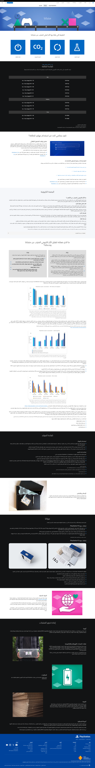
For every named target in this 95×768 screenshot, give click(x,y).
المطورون (31, 749)
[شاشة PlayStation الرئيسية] (93, 3)
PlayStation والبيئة (52, 5)
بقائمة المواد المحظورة (42, 599)
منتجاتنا (45, 5)
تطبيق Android (16, 749)
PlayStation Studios (87, 746)
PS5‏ (85, 2)
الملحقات (74, 749)
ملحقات (68, 2)
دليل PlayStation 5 (54, 183)
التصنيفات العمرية (30, 746)
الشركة (90, 749)
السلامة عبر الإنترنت (59, 746)
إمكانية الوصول (59, 745)
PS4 (75, 745)
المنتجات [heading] (74, 742)
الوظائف (89, 745)
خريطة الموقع (22, 765)
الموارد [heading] (31, 742)
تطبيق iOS (16, 747)
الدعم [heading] (46, 742)
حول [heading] (90, 742)
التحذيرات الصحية (30, 748)
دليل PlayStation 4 (15, 152)
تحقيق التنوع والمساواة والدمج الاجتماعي (56, 748)
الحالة (46, 746)
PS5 (75, 743)
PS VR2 (75, 746)
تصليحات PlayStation (44, 748)
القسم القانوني (43, 765)
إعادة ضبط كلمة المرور (44, 749)
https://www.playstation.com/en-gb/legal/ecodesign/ (36, 405)
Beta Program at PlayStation (13, 750)
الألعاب (80, 2)
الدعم (58, 2)
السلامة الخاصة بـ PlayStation (42, 745)
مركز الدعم (45, 743)
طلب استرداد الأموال (44, 751)
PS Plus (74, 2)
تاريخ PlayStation (88, 751)
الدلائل (46, 752)
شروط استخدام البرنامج (7, 765)
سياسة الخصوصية (37, 765)
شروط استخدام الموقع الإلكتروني (30, 765)
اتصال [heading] (17, 742)
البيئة (61, 743)
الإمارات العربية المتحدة (84, 765)
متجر (90, 2)
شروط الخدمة (31, 743)
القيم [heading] (61, 742)
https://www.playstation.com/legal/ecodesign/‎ (78, 327)
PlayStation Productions (87, 748)
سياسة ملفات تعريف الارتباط (16, 765)
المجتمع (40, 5)
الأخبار (63, 2)
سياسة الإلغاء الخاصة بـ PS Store (28, 745)
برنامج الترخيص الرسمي (29, 751)
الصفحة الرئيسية (88, 739)
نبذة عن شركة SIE (88, 743)
